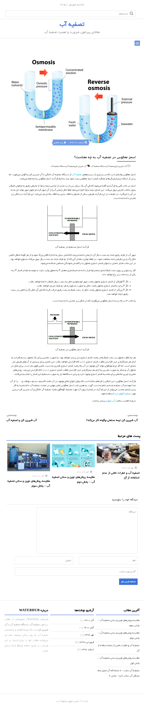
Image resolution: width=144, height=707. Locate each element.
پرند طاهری (58, 142)
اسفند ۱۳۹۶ (87, 649)
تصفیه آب (72, 24)
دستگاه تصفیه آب (98, 166)
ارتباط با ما (17, 646)
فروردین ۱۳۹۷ (86, 642)
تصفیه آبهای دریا (122, 394)
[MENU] (137, 43)
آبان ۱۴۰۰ (88, 628)
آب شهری (110, 401)
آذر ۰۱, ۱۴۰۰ (38, 476)
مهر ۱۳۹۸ (89, 635)
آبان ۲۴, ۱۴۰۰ (82, 472)
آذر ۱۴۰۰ (89, 620)
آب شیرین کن (121, 166)
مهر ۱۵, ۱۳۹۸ (128, 468)
